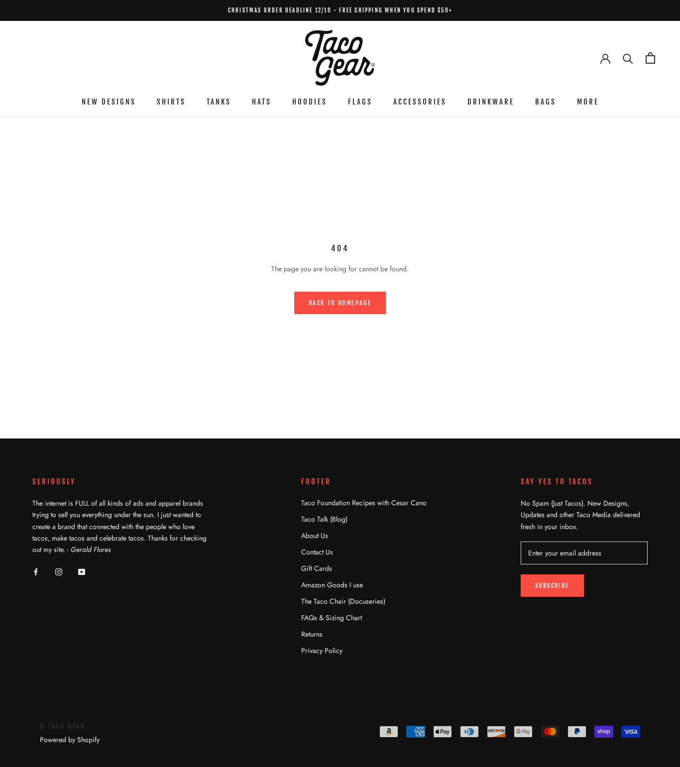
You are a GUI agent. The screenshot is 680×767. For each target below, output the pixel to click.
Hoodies (309, 102)
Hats (261, 102)
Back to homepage (340, 303)
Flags (360, 102)
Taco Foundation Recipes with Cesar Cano (364, 503)
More (588, 102)
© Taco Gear (63, 726)
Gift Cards (316, 568)
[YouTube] (81, 571)
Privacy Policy (321, 651)
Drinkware (490, 102)
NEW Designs (109, 102)
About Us (314, 536)
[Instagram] (58, 571)
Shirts (171, 102)
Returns (312, 634)
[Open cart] (650, 58)
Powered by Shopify (70, 740)
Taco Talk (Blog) (324, 519)
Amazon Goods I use (332, 585)
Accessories (420, 102)
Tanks (219, 102)
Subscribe (552, 585)
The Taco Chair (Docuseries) (343, 601)
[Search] (628, 58)
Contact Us (317, 552)
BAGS (545, 102)
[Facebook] (35, 571)
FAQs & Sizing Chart (331, 618)
